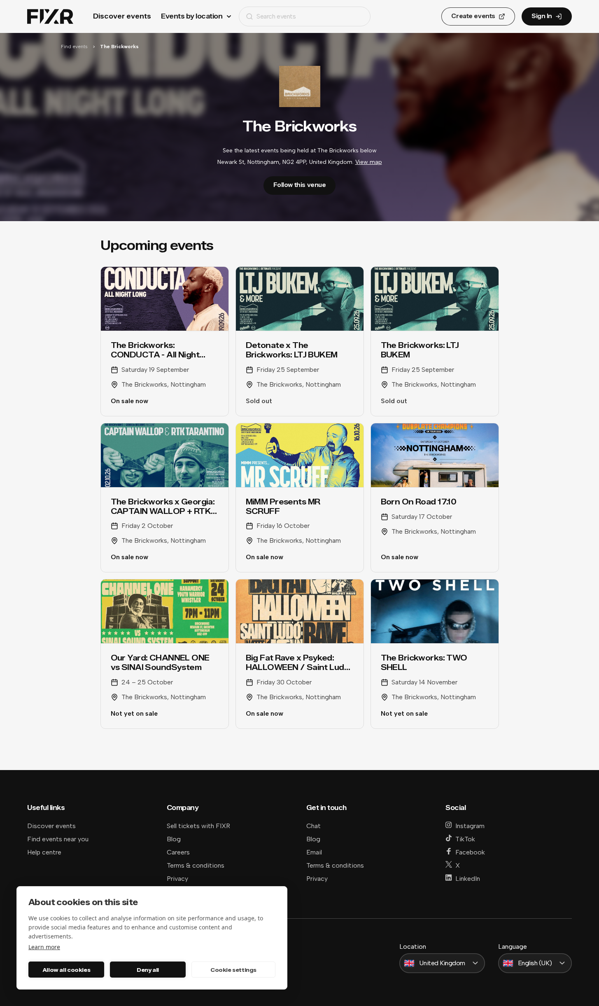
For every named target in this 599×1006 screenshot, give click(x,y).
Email (314, 852)
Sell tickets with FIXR (198, 826)
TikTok (465, 839)
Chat (313, 826)
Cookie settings (233, 969)
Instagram (470, 826)
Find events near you (58, 839)
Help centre (44, 852)
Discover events (122, 16)
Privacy (177, 878)
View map (368, 162)
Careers (178, 852)
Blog (174, 839)
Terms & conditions (195, 865)
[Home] (50, 17)
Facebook (470, 852)
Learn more (44, 947)
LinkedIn (467, 878)
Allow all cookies (66, 969)
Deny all (148, 969)
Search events (276, 16)
